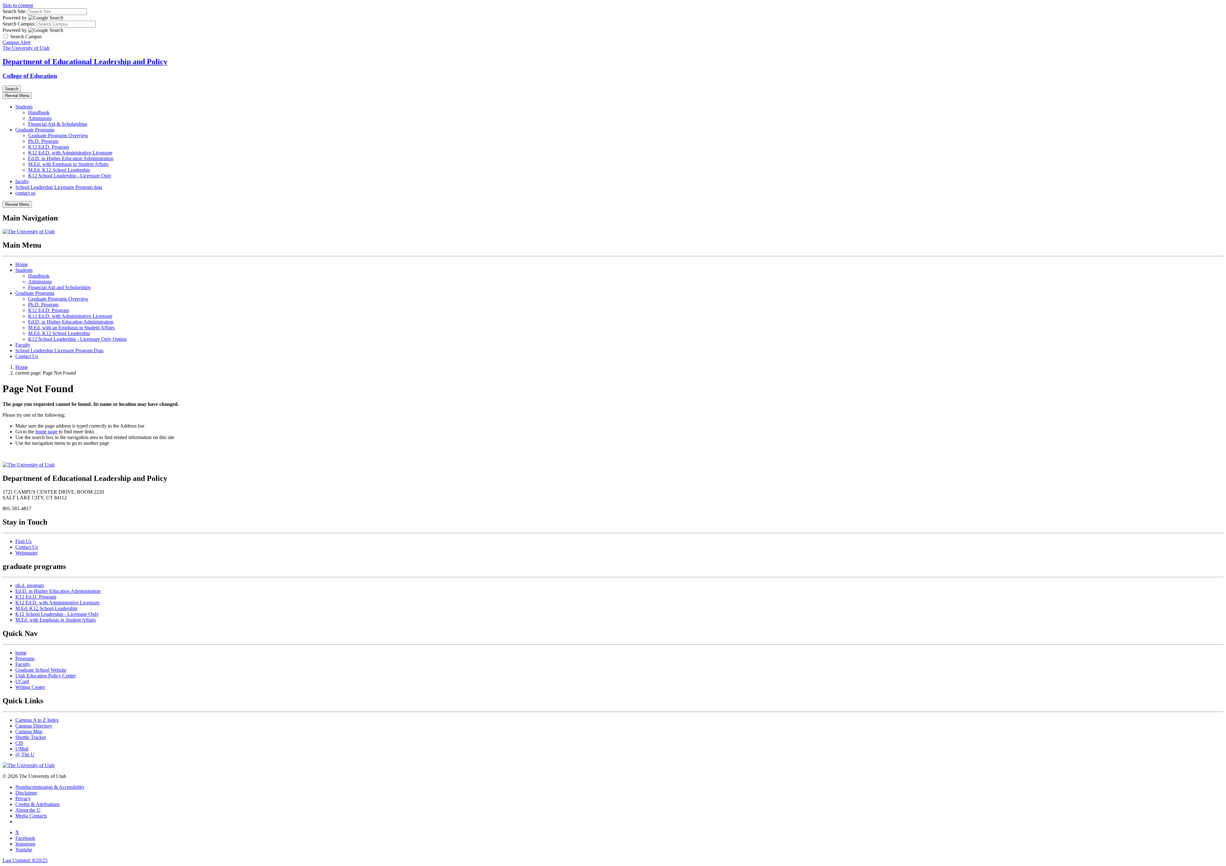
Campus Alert (16, 42)
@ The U (24, 754)
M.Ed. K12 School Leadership (59, 170)
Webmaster (26, 553)
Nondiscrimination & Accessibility (50, 787)
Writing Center (30, 687)
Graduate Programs (34, 129)
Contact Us (26, 356)
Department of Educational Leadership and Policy (85, 61)
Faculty (22, 344)
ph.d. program (29, 585)
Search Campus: (19, 23)
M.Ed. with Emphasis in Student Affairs (68, 164)
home (20, 652)
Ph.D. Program (43, 141)
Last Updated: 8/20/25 (25, 860)
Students (24, 106)
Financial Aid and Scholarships (59, 287)
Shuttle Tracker (30, 737)
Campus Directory (33, 725)
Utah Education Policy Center (45, 675)
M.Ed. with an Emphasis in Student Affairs (71, 327)
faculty (22, 181)
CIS (19, 743)
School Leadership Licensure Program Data (59, 350)
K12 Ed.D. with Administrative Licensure (70, 152)
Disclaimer (26, 792)
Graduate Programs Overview (58, 135)
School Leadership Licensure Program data (58, 187)
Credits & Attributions (37, 804)
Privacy (23, 798)
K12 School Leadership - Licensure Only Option (77, 339)
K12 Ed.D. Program (48, 147)
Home (21, 264)
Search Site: (14, 11)
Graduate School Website (40, 670)
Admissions (40, 118)
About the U (28, 810)
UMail (21, 748)
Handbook (38, 112)
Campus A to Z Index (37, 720)
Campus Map (28, 731)
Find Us (23, 541)
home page (46, 431)
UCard (22, 681)
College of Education (30, 75)
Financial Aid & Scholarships (57, 124)
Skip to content (18, 5)
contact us (25, 193)
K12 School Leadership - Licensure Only (69, 175)
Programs (24, 658)
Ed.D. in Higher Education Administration (70, 158)
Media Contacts (31, 815)
